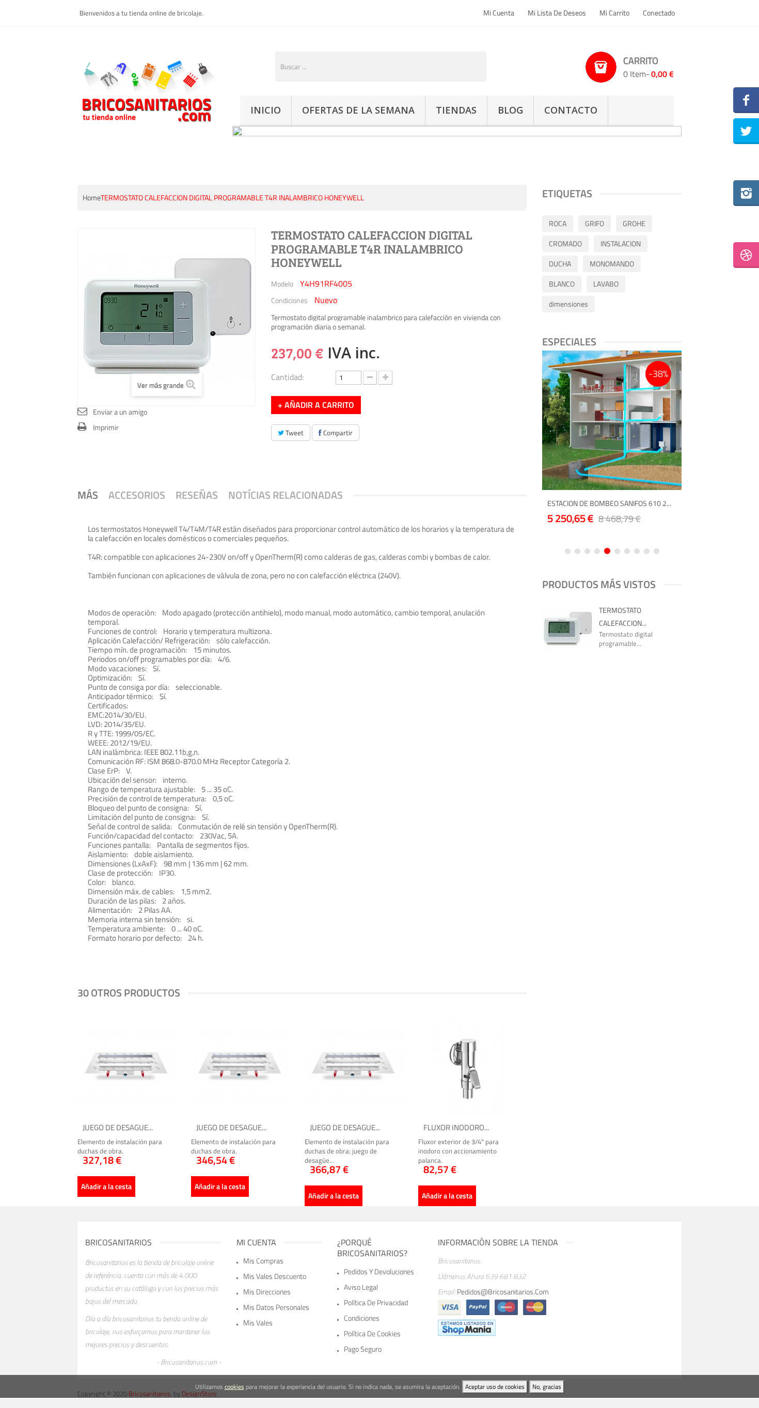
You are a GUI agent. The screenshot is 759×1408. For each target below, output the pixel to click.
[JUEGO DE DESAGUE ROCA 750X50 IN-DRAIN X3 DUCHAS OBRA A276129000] (126, 1066)
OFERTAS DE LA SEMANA (358, 110)
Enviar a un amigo (120, 411)
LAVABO (606, 283)
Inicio (265, 110)
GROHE (634, 223)
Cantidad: (287, 376)
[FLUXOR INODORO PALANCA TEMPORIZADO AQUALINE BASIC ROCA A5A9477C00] (467, 1066)
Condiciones (289, 300)
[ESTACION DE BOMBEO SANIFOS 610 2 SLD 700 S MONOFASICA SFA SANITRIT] (612, 420)
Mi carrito (614, 12)
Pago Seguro (363, 1348)
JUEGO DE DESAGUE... (118, 1127)
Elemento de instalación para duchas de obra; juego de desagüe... (347, 1150)
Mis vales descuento (274, 1276)
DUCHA (560, 263)
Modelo (282, 283)
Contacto (570, 110)
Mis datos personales (276, 1307)
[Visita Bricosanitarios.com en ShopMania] (467, 1327)
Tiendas (456, 110)
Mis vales (258, 1322)
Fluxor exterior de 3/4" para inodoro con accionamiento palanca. (458, 1150)
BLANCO (562, 283)
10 (656, 551)
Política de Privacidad (376, 1302)
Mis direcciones (267, 1291)
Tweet (294, 433)
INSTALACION (620, 243)
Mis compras (263, 1260)
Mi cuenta (498, 12)
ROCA (557, 223)
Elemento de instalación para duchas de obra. (119, 1146)
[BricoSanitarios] (147, 89)
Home (92, 197)
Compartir (337, 433)
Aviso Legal (361, 1287)
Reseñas (197, 495)
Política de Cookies (372, 1333)
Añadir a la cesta (106, 1186)
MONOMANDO (612, 263)
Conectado (659, 12)
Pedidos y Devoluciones (379, 1271)
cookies (234, 1386)
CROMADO (565, 243)
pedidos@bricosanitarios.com (503, 1291)
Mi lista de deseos (557, 12)
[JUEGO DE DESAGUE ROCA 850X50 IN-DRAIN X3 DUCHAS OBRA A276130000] (240, 1066)
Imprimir (106, 427)
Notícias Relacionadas (285, 495)
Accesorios (136, 495)
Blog (510, 110)
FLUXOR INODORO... (456, 1127)
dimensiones (568, 303)
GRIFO (594, 223)
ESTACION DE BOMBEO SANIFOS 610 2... (609, 503)
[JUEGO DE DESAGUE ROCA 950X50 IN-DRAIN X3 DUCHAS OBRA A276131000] (354, 1066)
